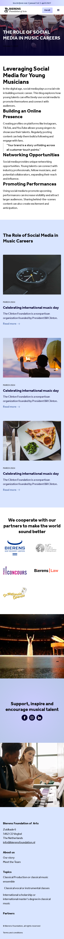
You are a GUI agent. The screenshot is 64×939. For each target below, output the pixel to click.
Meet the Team (12, 862)
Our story (9, 857)
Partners (9, 913)
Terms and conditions (13, 932)
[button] (58, 10)
